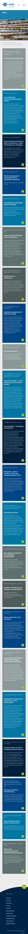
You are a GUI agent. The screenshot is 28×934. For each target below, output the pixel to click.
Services (8, 908)
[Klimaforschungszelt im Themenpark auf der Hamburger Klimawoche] (22, 191)
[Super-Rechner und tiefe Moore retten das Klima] (22, 836)
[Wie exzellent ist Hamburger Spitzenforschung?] (22, 222)
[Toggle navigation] (24, 6)
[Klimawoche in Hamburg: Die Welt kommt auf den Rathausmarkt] (22, 734)
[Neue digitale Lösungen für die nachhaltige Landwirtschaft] (22, 576)
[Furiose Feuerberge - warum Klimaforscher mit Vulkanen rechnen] (22, 415)
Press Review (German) (10, 44)
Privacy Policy (10, 921)
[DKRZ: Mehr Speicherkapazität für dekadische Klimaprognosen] (22, 871)
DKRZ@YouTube (10, 923)
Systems (8, 900)
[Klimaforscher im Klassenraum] (22, 299)
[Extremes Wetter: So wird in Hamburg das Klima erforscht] (22, 774)
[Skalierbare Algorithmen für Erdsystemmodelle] (22, 340)
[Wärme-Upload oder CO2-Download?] (22, 645)
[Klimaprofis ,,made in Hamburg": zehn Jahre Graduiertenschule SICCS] (22, 498)
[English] (14, 5)
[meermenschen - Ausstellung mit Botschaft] (22, 460)
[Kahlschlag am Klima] (22, 541)
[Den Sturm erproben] (22, 366)
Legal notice (9, 913)
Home (4, 42)
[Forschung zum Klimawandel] (22, 86)
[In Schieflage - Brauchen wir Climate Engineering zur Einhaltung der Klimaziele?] (22, 687)
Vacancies (9, 903)
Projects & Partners (11, 916)
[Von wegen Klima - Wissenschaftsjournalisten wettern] (22, 130)
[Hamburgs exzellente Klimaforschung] (22, 808)
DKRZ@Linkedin (10, 918)
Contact (8, 906)
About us (8, 898)
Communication (11, 42)
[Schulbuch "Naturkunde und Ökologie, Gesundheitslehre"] (22, 604)
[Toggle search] (18, 6)
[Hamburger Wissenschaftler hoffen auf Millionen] (22, 263)
